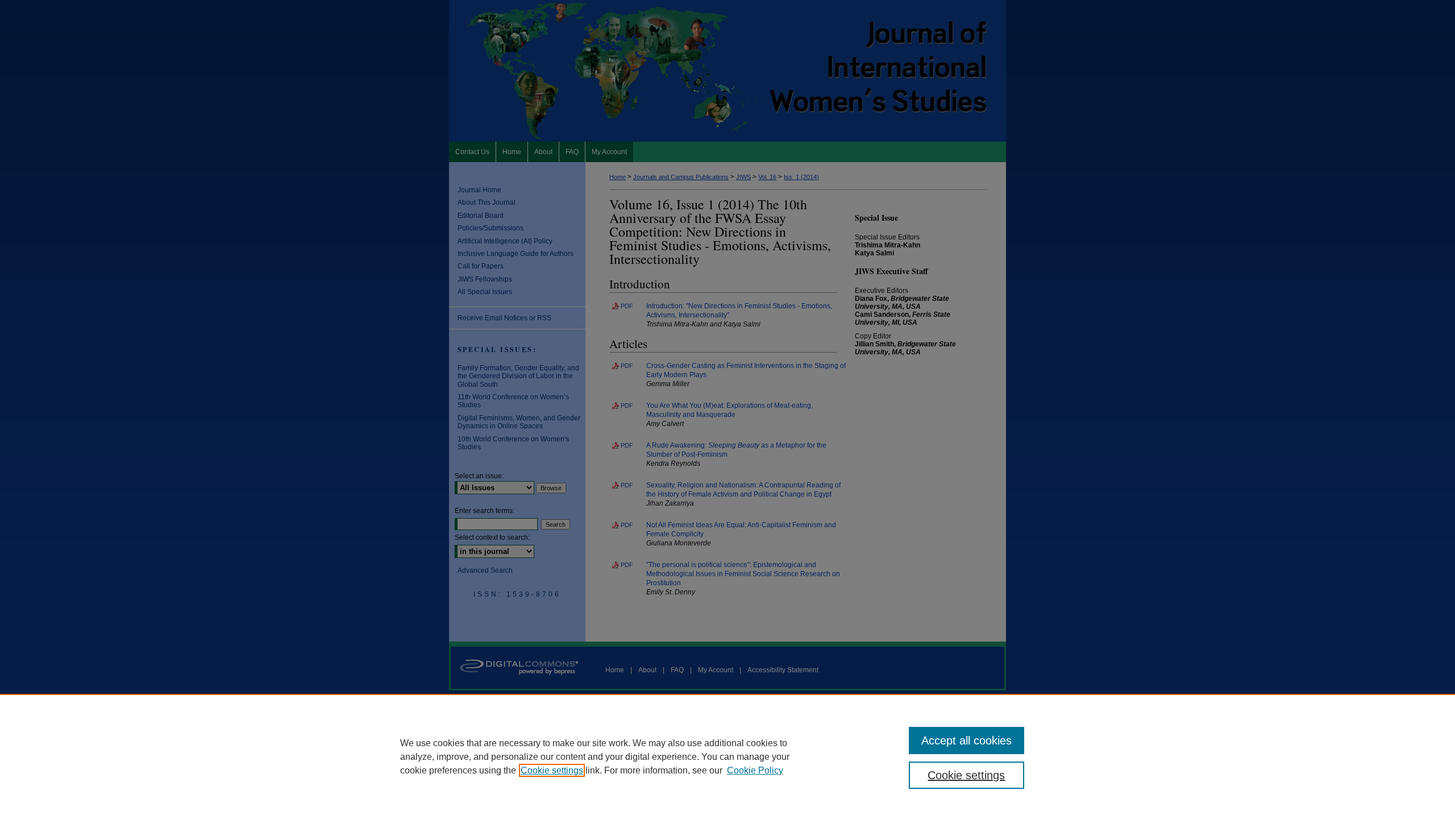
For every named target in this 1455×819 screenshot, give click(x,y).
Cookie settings (552, 770)
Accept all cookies (966, 740)
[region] (727, 756)
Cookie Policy (755, 770)
